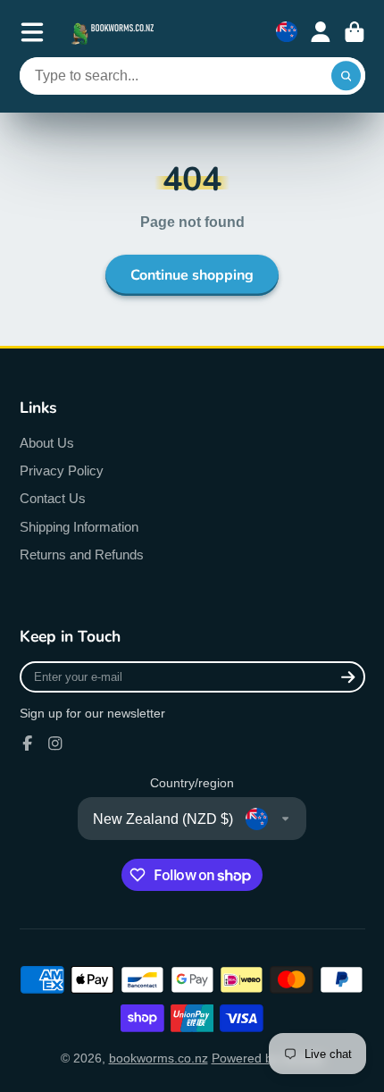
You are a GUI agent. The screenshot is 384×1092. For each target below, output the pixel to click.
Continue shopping (192, 275)
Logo (114, 32)
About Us (47, 442)
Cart (354, 32)
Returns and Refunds (82, 554)
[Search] (346, 76)
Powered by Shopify (268, 1058)
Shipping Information (79, 526)
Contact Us (53, 498)
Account (320, 32)
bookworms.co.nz (158, 1058)
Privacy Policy (62, 470)
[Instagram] (55, 743)
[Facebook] (28, 743)
